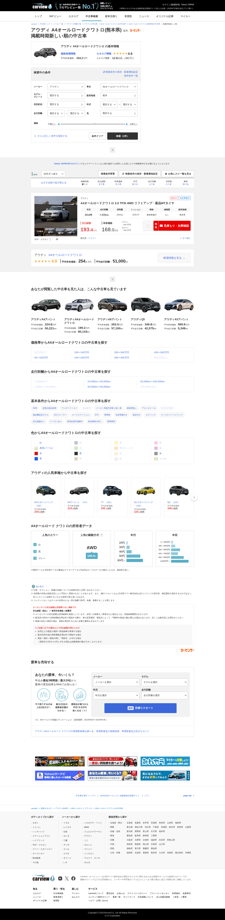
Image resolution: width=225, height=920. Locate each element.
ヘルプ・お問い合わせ (98, 900)
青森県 (138, 823)
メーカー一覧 (58, 24)
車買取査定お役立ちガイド (135, 731)
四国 (112, 848)
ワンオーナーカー (69, 408)
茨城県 (164, 827)
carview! (34, 24)
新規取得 (175, 4)
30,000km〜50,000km (99, 386)
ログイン (166, 4)
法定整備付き (121, 415)
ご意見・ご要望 (179, 897)
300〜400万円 (121, 357)
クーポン (187, 238)
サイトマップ (129, 897)
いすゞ (66, 862)
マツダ (66, 845)
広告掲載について (146, 897)
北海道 (130, 823)
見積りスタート (144, 707)
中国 (112, 844)
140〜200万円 (81, 357)
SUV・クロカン (40, 845)
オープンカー (38, 853)
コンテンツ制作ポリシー (99, 897)
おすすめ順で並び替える (53, 182)
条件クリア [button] (97, 136)
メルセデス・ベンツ (93, 823)
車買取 (128, 16)
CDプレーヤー (60, 415)
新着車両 (111, 421)
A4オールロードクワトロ (65, 255)
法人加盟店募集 (163, 897)
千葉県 (156, 827)
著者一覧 (117, 897)
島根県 (138, 844)
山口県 (162, 844)
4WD (35, 408)
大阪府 (130, 840)
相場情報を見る (172, 257)
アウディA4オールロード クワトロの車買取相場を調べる (64, 731)
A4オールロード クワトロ (81, 808)
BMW (86, 827)
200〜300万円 (121, 352)
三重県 (154, 835)
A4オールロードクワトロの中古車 (113, 24)
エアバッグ (151, 415)
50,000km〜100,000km (152, 381)
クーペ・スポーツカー (42, 849)
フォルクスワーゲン (93, 832)
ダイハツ (67, 858)
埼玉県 (148, 827)
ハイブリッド (38, 840)
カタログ (73, 16)
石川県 (154, 831)
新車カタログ (46, 808)
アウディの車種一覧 (73, 24)
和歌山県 (171, 840)
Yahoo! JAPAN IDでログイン (67, 164)
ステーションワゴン (41, 836)
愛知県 (130, 835)
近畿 (112, 840)
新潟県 (130, 831)
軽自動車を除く (95, 421)
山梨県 (188, 827)
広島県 (154, 844)
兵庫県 (138, 840)
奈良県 (162, 840)
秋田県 (162, 823)
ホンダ (66, 836)
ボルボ (87, 862)
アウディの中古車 (90, 24)
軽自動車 (37, 858)
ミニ (86, 840)
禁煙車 (107, 415)
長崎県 (146, 853)
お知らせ (121, 893)
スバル (66, 849)
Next (194, 497)
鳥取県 (130, 844)
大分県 (162, 853)
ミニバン (37, 827)
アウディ (40, 255)
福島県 (178, 823)
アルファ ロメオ (92, 858)
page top (187, 796)
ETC (97, 415)
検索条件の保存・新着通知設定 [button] (141, 173)
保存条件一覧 (131, 75)
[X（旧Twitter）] (67, 878)
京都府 (146, 840)
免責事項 (187, 893)
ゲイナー (92, 238)
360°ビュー (55, 16)
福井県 (162, 831)
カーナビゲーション (81, 415)
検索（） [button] (122, 136)
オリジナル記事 (164, 16)
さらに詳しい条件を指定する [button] (52, 136)
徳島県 (130, 848)
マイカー (185, 16)
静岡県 (146, 835)
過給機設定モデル (41, 415)
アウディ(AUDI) (61, 808)
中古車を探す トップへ (86, 796)
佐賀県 (138, 853)
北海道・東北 (116, 823)
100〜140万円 (81, 352)
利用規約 (176, 893)
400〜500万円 (161, 352)
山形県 (170, 823)
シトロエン (89, 853)
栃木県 (172, 827)
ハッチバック (38, 832)
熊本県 (154, 853)
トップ (38, 16)
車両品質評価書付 (75, 421)
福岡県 (130, 853)
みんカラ (76, 897)
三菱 (65, 840)
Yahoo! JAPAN (187, 4)
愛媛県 (146, 848)
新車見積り (111, 16)
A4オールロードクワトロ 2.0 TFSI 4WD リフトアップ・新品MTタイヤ (127, 203)
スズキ (66, 853)
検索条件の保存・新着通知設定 (122, 72)
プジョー (88, 849)
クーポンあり (56, 421)
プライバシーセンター (159, 893)
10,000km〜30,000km (99, 381)
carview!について (96, 893)
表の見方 (40, 586)
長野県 (138, 831)
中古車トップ (45, 24)
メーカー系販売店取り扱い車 (109, 408)
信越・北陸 (115, 831)
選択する (107, 113)
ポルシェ (88, 845)
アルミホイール (149, 408)
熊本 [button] (105, 95)
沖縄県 (188, 853)
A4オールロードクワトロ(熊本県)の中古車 (144, 24)
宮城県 (154, 823)
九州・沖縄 (115, 853)
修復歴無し (132, 408)
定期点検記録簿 (49, 408)
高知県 (154, 848)
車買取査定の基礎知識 (107, 731)
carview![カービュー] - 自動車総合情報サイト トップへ (124, 796)
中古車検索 (92, 16)
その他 (36, 862)
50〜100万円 (41, 357)
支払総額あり (39, 421)
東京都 (130, 827)
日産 (65, 832)
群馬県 (180, 827)
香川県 (138, 848)
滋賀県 (154, 840)
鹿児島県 (179, 853)
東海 (112, 835)
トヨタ (66, 823)
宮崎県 (170, 853)
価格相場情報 (68, 53)
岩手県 (146, 823)
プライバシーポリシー (137, 893)
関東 (112, 827)
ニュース (144, 16)
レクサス (67, 827)
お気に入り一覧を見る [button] (179, 173)
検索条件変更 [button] (108, 173)
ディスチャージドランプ (172, 415)
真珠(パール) (46, 448)
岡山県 (146, 844)
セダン (36, 823)
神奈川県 (139, 827)
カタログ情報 (104, 53)
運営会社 (110, 893)
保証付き (137, 415)
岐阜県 (138, 835)
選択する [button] (54, 95)
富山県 (146, 831)
